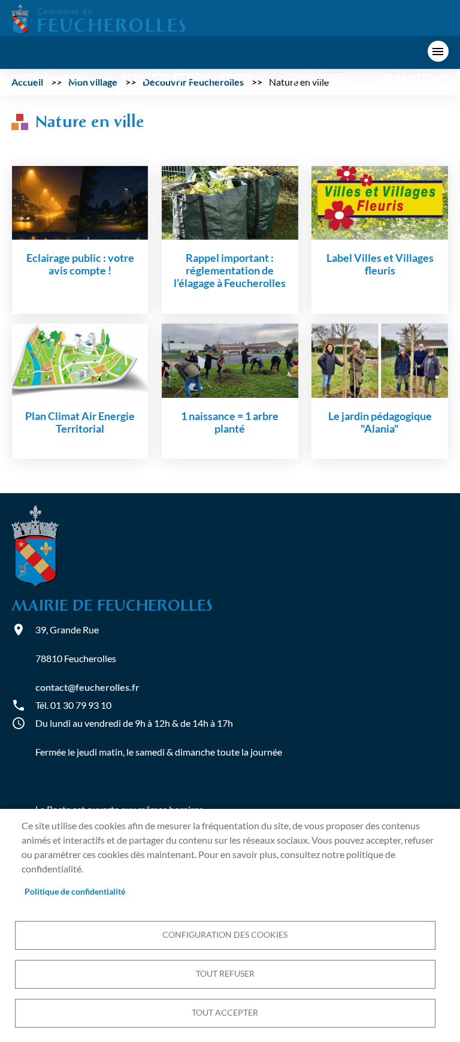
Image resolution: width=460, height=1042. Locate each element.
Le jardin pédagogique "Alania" (380, 422)
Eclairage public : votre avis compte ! (80, 264)
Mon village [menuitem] (47, 77)
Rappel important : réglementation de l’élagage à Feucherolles (230, 270)
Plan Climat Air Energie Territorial (80, 422)
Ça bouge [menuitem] (317, 77)
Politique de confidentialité (75, 891)
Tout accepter (225, 1012)
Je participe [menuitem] (415, 77)
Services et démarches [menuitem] (187, 77)
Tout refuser (225, 973)
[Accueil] (98, 18)
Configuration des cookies (225, 935)
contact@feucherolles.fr (87, 687)
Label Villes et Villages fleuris (380, 264)
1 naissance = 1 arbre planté (230, 422)
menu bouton (438, 51)
